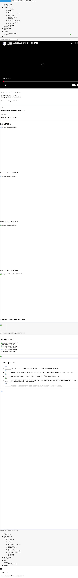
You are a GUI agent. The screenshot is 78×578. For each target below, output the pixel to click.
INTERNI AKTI (12, 33)
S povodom (11, 9)
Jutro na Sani (8, 26)
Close (5, 533)
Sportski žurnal (12, 17)
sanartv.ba (15, 530)
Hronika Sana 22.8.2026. (8, 344)
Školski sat (11, 18)
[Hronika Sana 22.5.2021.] (39, 197)
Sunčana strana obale (14, 14)
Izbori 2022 (11, 23)
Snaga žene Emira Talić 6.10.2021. (12, 319)
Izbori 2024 (11, 25)
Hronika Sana (8, 6)
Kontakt (6, 34)
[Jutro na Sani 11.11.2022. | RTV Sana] (23, 1)
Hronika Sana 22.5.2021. (9, 222)
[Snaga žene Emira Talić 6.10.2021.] (39, 295)
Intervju (10, 10)
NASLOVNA (8, 4)
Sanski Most (7, 28)
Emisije (6, 7)
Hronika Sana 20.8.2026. (8, 351)
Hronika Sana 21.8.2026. (8, 348)
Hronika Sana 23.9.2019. (9, 270)
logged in (10, 333)
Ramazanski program (14, 22)
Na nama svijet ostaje (14, 20)
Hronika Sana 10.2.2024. (9, 173)
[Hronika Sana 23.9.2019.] (39, 246)
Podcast (10, 12)
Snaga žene (11, 15)
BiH (5, 30)
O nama (6, 31)
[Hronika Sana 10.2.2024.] (39, 148)
